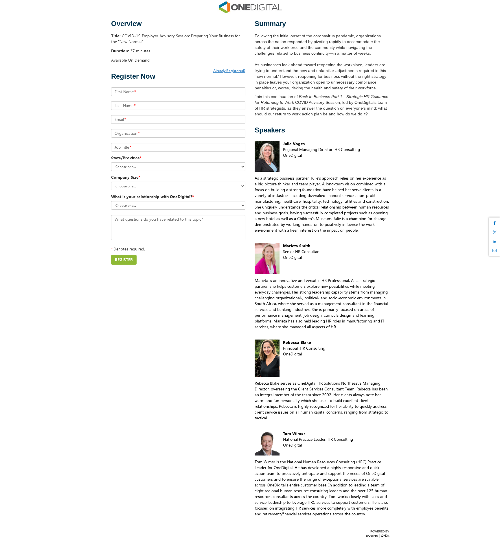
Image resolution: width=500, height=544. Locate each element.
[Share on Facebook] (494, 223)
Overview (126, 23)
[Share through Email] (494, 250)
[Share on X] (494, 232)
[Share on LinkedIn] (494, 241)
